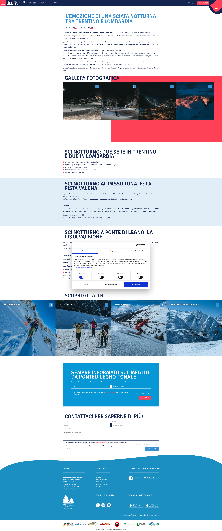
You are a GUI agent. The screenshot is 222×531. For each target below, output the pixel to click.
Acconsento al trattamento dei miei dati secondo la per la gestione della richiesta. (101, 393)
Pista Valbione (87, 27)
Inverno (44, 3)
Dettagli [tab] (111, 251)
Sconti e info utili (101, 479)
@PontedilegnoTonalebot (151, 478)
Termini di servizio (143, 395)
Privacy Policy (136, 395)
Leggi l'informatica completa (83, 267)
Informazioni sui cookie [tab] (137, 251)
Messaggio (67, 428)
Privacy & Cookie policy (145, 515)
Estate (55, 3)
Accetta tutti (136, 284)
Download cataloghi (102, 484)
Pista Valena (71, 27)
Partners (98, 486)
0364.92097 (70, 486)
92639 (76, 486)
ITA (30, 3)
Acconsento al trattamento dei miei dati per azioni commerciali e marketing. (89, 446)
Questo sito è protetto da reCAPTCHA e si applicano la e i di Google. (141, 394)
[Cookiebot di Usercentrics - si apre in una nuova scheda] (137, 245)
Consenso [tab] (85, 251)
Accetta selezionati (111, 284)
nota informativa (111, 392)
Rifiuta (86, 284)
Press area (99, 482)
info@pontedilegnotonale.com (73, 489)
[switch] (101, 277)
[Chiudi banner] (147, 245)
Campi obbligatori (77, 397)
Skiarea (98, 477)
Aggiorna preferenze (129, 515)
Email (114, 422)
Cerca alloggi (203, 3)
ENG (34, 3)
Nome (66, 422)
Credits (156, 515)
